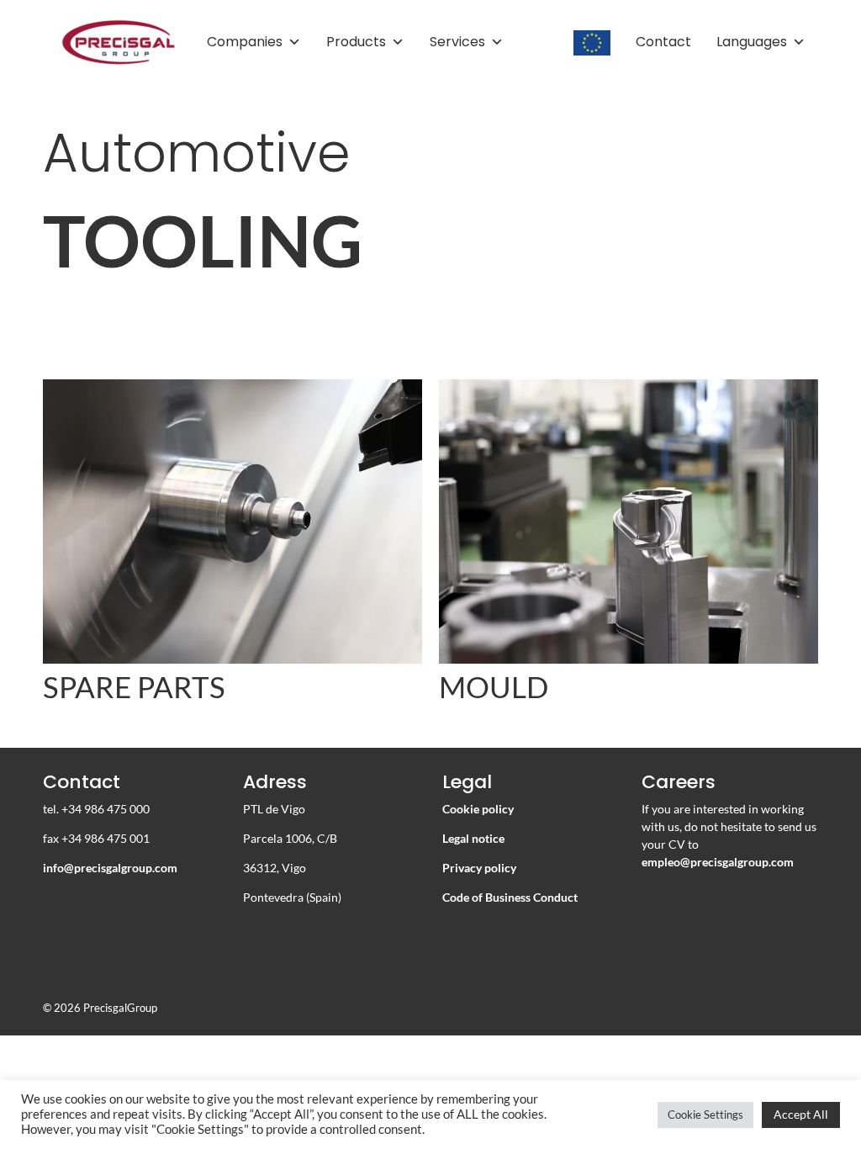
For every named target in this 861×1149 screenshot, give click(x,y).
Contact (663, 41)
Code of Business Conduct (510, 897)
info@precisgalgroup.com (110, 867)
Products (356, 41)
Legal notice (473, 838)
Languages (751, 41)
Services (457, 41)
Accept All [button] (801, 1114)
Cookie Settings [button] (705, 1114)
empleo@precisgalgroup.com (718, 862)
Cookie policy (478, 809)
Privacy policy (479, 867)
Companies (245, 41)
